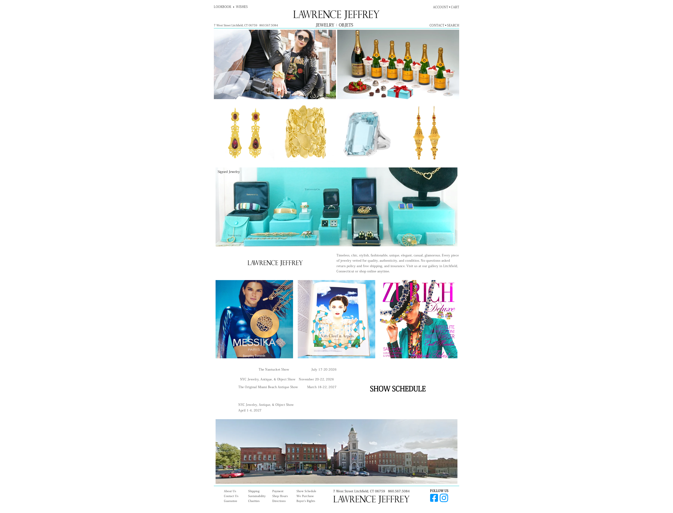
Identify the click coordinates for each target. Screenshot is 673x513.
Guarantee (230, 500)
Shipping (254, 491)
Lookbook (222, 6)
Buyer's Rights (306, 500)
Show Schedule (306, 491)
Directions (279, 500)
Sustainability (257, 496)
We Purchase (305, 496)
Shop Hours (280, 496)
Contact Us (231, 496)
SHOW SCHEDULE (398, 388)
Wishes (242, 6)
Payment (278, 491)
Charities (254, 500)
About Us (230, 491)
